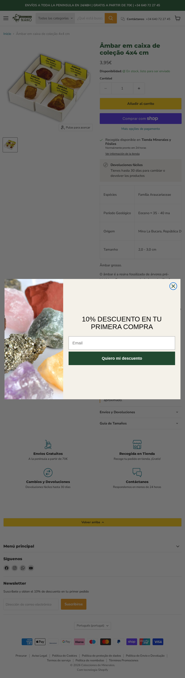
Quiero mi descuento (122, 358)
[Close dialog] (173, 286)
